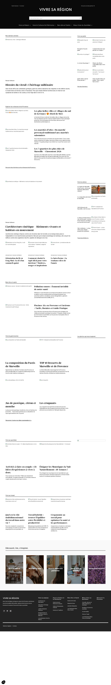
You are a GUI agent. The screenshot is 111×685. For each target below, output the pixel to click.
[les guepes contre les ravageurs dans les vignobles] (78, 421)
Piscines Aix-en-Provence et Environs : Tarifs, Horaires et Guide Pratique (52, 307)
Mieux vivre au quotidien (76, 569)
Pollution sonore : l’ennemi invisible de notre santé (51, 288)
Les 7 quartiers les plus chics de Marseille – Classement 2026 (49, 150)
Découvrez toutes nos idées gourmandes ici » (19, 420)
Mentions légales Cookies (10, 626)
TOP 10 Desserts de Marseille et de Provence (84, 208)
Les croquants (48, 403)
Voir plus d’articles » (82, 86)
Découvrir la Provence (97, 568)
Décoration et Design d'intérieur (14, 255)
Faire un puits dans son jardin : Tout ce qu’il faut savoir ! (99, 80)
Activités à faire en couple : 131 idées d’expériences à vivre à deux (21, 469)
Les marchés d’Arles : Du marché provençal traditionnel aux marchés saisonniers (51, 132)
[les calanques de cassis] (78, 342)
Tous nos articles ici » (83, 238)
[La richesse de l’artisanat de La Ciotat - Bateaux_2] (78, 380)
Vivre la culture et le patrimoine (55, 569)
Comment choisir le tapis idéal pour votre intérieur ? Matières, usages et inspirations (37, 262)
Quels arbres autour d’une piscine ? (82, 79)
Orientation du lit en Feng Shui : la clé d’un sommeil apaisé (15, 260)
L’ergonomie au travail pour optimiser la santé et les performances (60, 518)
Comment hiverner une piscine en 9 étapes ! (99, 49)
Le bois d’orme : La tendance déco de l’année (59, 260)
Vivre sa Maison (24, 25)
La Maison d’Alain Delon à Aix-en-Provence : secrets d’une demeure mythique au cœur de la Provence (84, 220)
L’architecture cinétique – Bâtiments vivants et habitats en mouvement (33, 228)
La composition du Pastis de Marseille (84, 197)
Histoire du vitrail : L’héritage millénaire (29, 85)
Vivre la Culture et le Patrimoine (43, 25)
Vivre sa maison (14, 568)
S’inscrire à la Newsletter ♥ (87, 6)
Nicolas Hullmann (10, 80)
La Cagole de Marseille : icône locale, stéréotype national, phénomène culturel (83, 189)
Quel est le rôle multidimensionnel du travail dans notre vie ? (15, 518)
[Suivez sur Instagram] (10, 611)
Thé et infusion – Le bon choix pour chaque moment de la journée (83, 229)
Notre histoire (15, 6)
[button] (3, 682)
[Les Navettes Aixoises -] (78, 417)
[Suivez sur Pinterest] (7, 611)
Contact (22, 6)
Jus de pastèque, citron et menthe (21, 404)
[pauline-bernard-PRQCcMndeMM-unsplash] (78, 423)
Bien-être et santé (35, 568)
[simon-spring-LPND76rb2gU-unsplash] (78, 346)
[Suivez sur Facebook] (4, 611)
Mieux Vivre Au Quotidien (82, 25)
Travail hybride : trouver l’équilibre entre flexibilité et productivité (36, 518)
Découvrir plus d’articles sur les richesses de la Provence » (21, 167)
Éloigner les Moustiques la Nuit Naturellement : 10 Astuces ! (55, 468)
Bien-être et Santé (63, 25)
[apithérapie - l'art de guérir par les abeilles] (78, 425)
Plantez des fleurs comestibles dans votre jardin (99, 64)
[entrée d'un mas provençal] (78, 384)
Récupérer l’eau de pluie (82, 49)
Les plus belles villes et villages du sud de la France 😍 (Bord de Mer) (52, 112)
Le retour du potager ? (83, 63)
